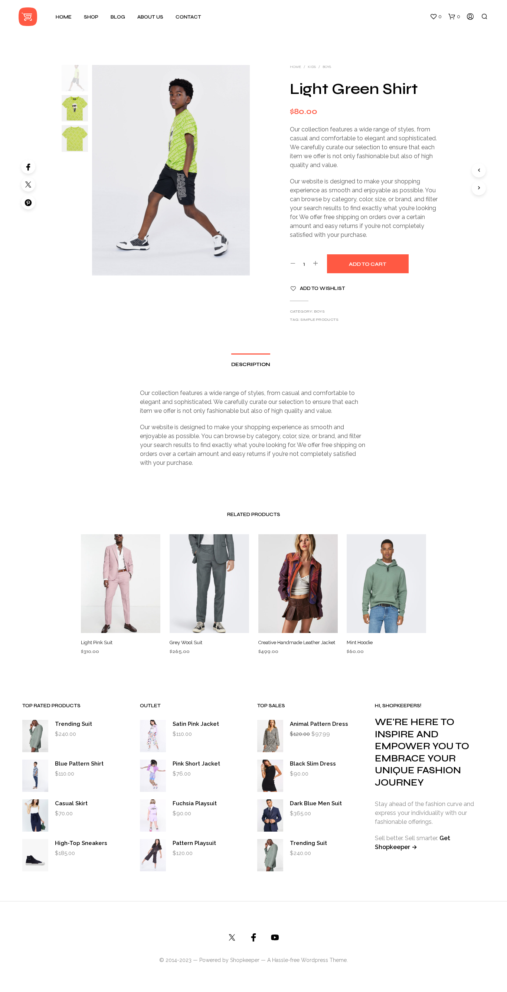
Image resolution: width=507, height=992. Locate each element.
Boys (327, 67)
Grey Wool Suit (186, 642)
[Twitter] (28, 184)
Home (64, 17)
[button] (436, 16)
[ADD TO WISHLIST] (120, 622)
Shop (91, 17)
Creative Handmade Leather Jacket (296, 642)
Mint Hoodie (360, 642)
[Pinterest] (28, 202)
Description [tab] (250, 365)
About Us (150, 17)
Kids (312, 67)
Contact (188, 17)
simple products (319, 319)
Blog (118, 17)
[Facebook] (28, 167)
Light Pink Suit (96, 642)
